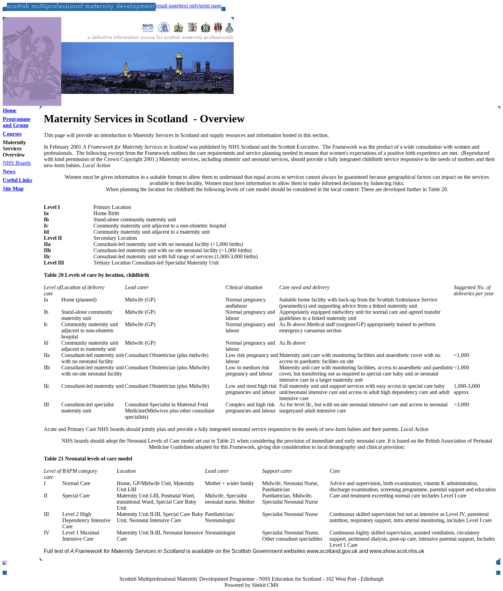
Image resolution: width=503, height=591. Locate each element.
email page (167, 6)
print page (210, 6)
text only (189, 6)
